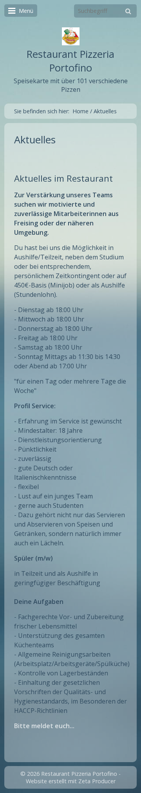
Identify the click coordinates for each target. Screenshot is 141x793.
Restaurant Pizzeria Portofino (70, 61)
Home (80, 111)
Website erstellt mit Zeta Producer (71, 781)
